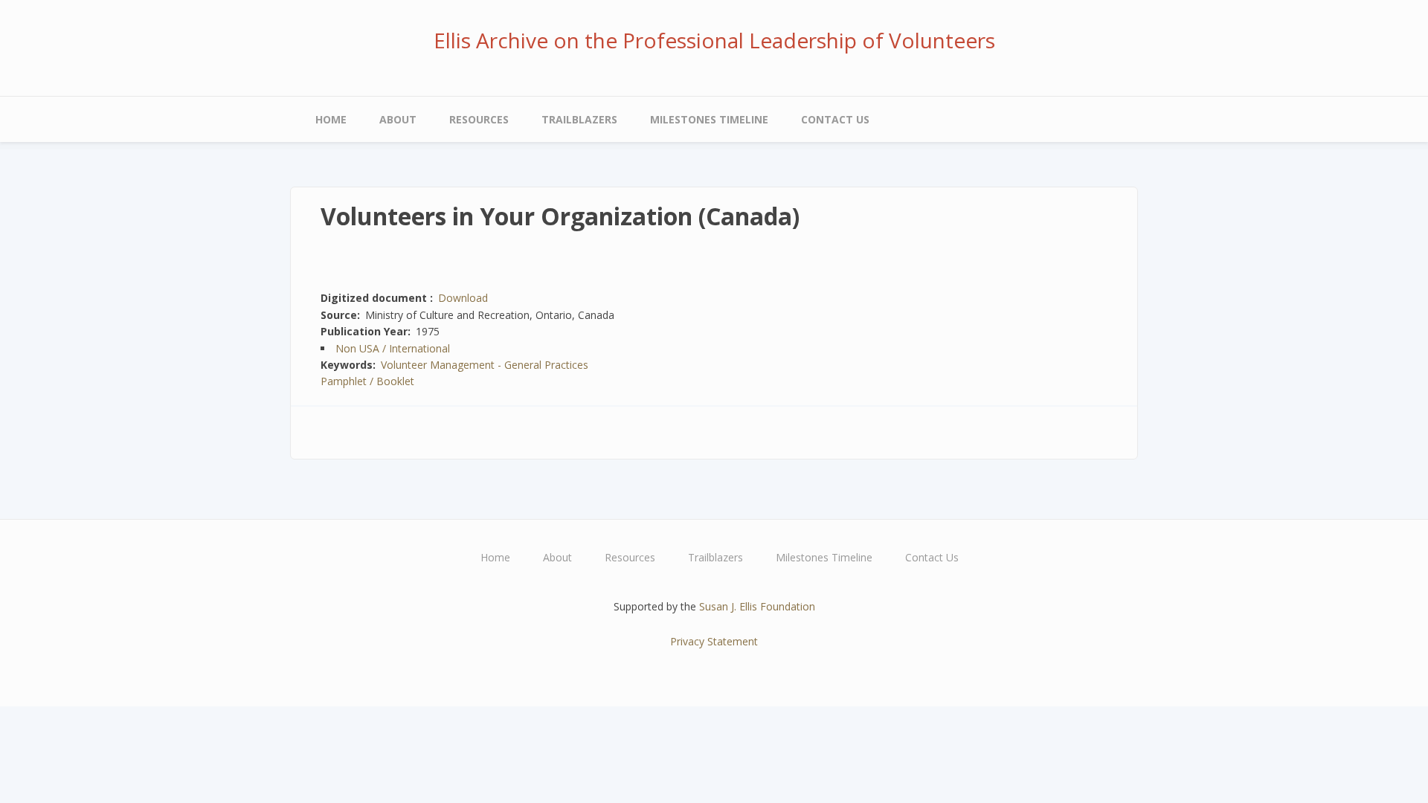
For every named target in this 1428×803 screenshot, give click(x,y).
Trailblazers (579, 119)
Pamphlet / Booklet (367, 381)
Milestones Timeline (709, 119)
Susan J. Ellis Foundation (757, 606)
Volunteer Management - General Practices (484, 365)
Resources (479, 119)
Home (331, 119)
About (397, 119)
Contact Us (835, 119)
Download (463, 298)
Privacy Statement (714, 641)
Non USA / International (392, 348)
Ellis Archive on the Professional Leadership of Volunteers (714, 40)
